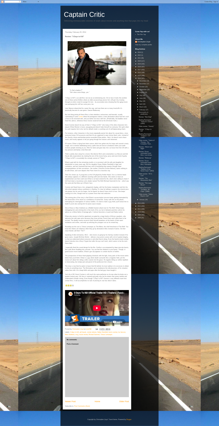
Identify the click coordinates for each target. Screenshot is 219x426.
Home (97, 401)
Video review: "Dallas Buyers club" (146, 195)
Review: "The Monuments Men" (145, 179)
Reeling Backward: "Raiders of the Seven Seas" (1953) (146, 169)
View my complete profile (143, 45)
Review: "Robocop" (145, 158)
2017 (139, 70)
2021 (139, 58)
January (142, 199)
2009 (139, 215)
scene (81, 116)
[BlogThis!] (103, 329)
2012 (139, 206)
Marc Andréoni (69, 334)
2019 (139, 64)
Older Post (124, 401)
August (142, 92)
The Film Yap (141, 34)
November (143, 84)
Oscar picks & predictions (143, 113)
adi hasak (83, 332)
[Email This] (100, 329)
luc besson (121, 332)
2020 (139, 61)
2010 (139, 212)
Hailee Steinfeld (102, 332)
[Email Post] (96, 329)
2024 (139, 52)
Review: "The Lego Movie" (145, 184)
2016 (139, 72)
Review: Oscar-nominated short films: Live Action (145, 153)
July (141, 95)
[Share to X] (105, 329)
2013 (139, 203)
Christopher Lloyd (143, 42)
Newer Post (70, 401)
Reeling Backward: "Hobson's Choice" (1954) (146, 121)
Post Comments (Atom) (82, 406)
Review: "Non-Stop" (145, 117)
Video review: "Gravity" (146, 126)
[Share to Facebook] (107, 329)
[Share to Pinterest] (109, 329)
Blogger (128, 419)
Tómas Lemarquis (106, 334)
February (142, 110)
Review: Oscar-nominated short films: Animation (145, 162)
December (143, 81)
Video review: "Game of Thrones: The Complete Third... (146, 142)
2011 (139, 209)
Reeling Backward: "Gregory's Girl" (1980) (145, 135)
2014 (139, 78)
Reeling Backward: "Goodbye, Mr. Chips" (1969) (145, 189)
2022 (139, 55)
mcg (76, 334)
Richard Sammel (94, 334)
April (141, 104)
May (141, 101)
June (141, 98)
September (143, 89)
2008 (139, 218)
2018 (139, 67)
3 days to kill (74, 332)
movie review (83, 334)
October (142, 87)
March (141, 107)
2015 (139, 75)
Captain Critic (84, 14)
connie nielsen (91, 332)
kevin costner (113, 332)
